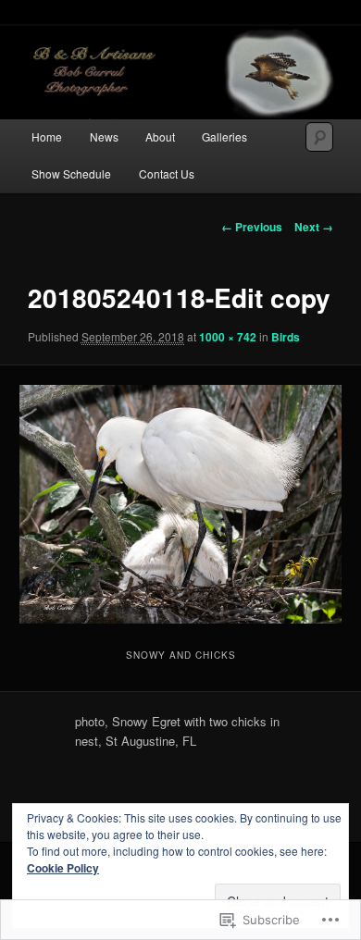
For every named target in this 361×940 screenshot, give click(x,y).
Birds (285, 336)
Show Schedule (71, 173)
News (104, 136)
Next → (313, 226)
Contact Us (166, 173)
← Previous (251, 226)
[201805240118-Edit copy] (180, 504)
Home (46, 136)
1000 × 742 (227, 336)
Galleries (224, 136)
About (160, 136)
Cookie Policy (63, 868)
